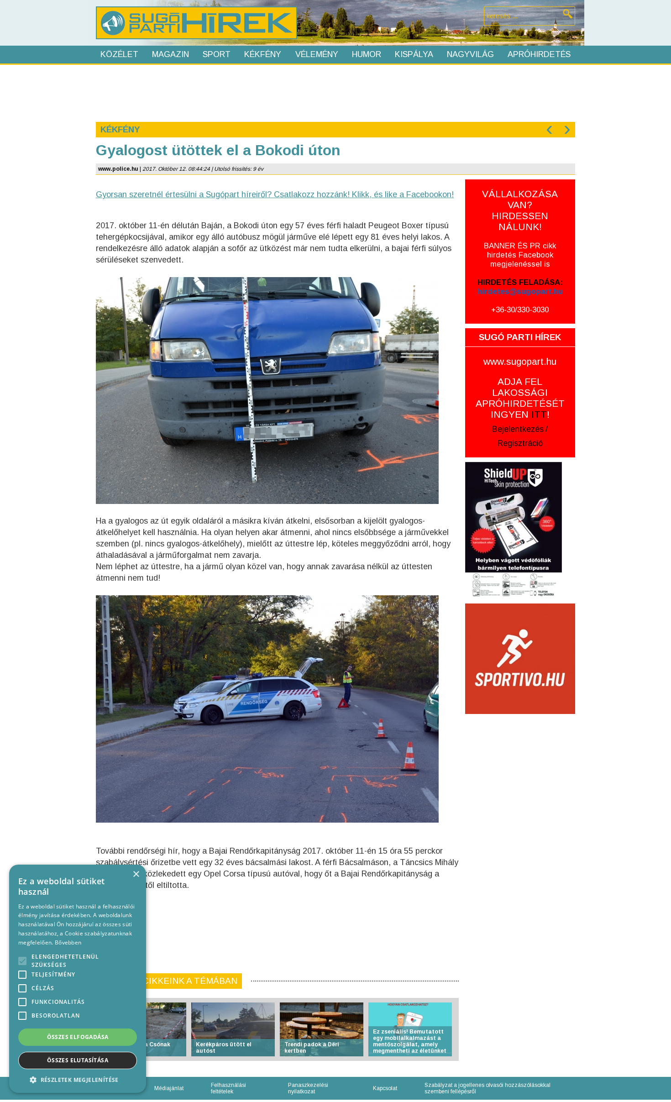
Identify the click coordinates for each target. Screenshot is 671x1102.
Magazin (170, 54)
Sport (217, 54)
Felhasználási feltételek (228, 1088)
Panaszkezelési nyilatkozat (308, 1088)
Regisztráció (520, 443)
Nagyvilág (470, 54)
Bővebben (68, 942)
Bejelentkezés (518, 429)
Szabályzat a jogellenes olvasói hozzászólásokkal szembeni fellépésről (487, 1088)
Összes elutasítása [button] (77, 1060)
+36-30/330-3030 (520, 309)
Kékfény (262, 54)
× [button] (135, 874)
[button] (77, 1079)
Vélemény (316, 54)
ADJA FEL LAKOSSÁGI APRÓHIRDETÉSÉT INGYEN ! (520, 398)
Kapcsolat (385, 1088)
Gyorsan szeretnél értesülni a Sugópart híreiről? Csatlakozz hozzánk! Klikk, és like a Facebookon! (275, 194)
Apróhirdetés (539, 54)
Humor (366, 54)
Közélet (119, 54)
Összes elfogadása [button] (78, 1037)
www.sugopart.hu (519, 361)
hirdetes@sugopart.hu (520, 291)
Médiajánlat (168, 1088)
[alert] (77, 979)
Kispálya (414, 54)
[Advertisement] (335, 92)
